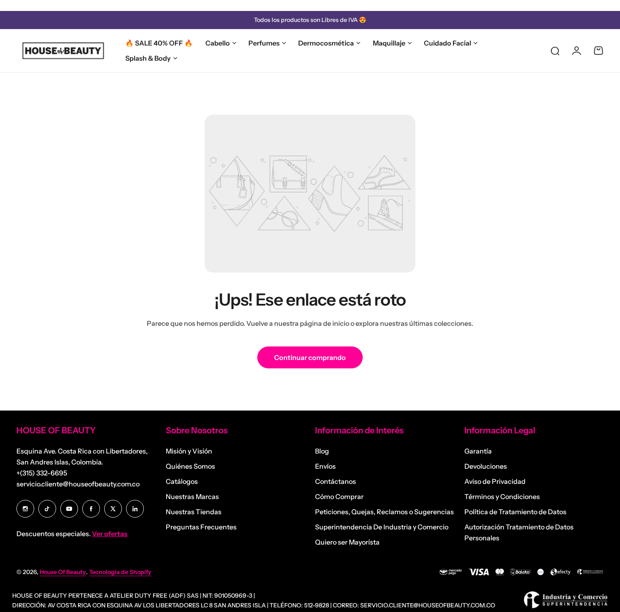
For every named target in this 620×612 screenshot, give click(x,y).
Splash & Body (148, 58)
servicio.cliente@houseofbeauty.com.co (78, 484)
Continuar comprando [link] (310, 357)
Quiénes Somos (190, 466)
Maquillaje (389, 43)
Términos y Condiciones (502, 496)
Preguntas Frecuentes (201, 527)
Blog (322, 451)
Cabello (217, 43)
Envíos (325, 466)
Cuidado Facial (447, 43)
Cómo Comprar (339, 496)
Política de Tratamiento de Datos (515, 511)
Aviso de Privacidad (495, 481)
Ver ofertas (109, 533)
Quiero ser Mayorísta (347, 542)
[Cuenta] (576, 50)
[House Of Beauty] (62, 50)
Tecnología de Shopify (120, 572)
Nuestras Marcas (192, 496)
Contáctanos (335, 481)
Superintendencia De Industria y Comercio (381, 527)
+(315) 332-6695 (41, 473)
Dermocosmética (326, 43)
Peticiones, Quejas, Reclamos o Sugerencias (384, 511)
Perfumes (264, 43)
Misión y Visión (189, 451)
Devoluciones (485, 466)
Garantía (478, 451)
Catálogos (182, 481)
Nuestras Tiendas (193, 511)
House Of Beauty (63, 572)
